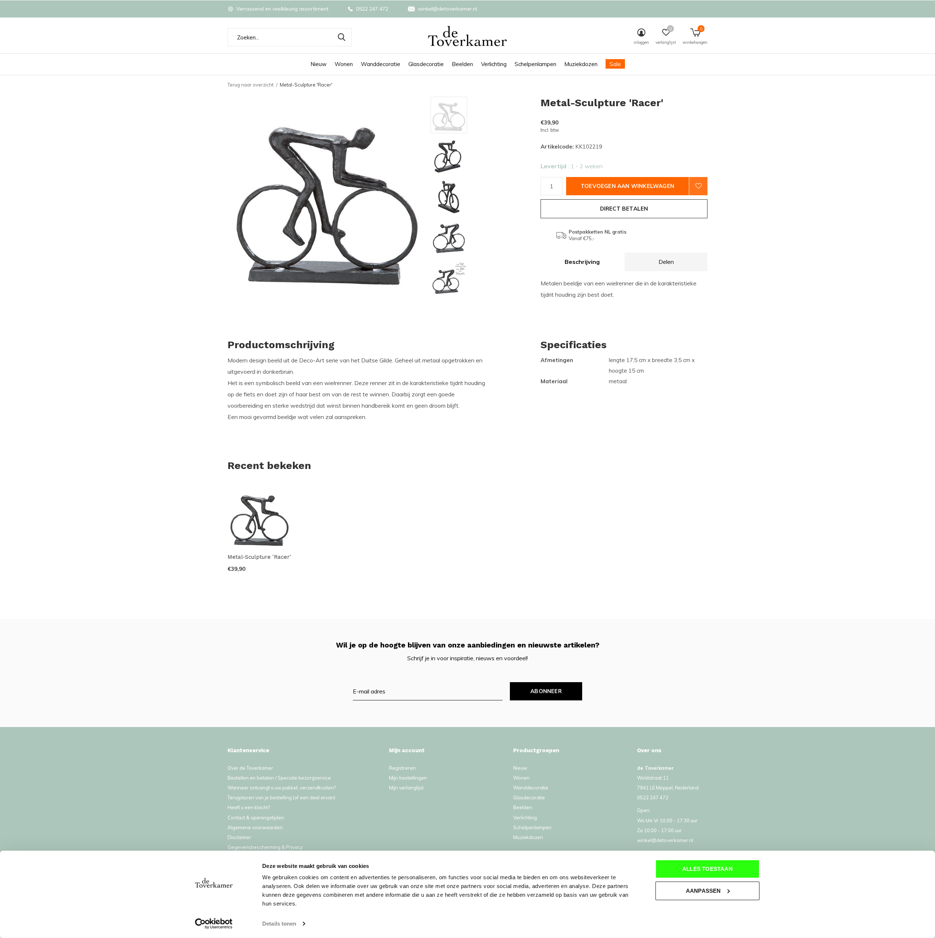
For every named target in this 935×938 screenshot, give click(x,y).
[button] (483, 115)
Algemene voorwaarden (255, 827)
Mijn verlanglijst (406, 788)
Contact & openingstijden (256, 817)
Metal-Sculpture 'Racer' (259, 557)
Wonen (344, 64)
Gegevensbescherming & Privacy (265, 847)
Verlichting (494, 64)
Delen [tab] (666, 261)
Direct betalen (624, 208)
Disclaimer (239, 837)
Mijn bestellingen (408, 778)
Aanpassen (703, 890)
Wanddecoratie (380, 64)
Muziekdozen (581, 64)
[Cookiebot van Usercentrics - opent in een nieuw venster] (214, 923)
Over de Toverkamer (250, 768)
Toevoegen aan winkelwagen (627, 185)
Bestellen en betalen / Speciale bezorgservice (279, 778)
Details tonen (279, 923)
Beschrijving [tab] (582, 261)
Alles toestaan (707, 869)
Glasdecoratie (426, 64)
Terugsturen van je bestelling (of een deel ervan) (281, 797)
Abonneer (546, 691)
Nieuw (318, 64)
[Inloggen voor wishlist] (698, 186)
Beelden (462, 64)
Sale (615, 64)
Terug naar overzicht (251, 85)
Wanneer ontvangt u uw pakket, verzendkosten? (282, 788)
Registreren (402, 768)
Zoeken (341, 37)
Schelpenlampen (535, 64)
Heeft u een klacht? (249, 807)
